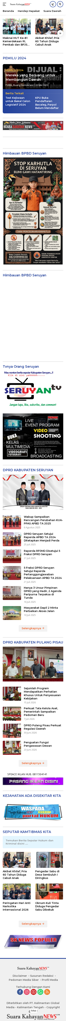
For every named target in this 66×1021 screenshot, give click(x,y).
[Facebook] (20, 992)
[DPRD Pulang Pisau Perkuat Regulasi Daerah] (12, 731)
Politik (9, 85)
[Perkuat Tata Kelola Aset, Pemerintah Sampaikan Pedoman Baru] (12, 714)
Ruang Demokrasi (23, 85)
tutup (33, 1010)
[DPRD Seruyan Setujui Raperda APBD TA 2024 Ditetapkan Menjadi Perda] (12, 539)
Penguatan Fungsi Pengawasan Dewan (38, 744)
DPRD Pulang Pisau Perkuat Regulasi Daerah (42, 727)
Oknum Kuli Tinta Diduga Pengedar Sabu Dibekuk (47, 906)
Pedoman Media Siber (24, 980)
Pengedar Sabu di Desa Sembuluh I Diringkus (47, 875)
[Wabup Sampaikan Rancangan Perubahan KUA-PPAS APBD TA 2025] (12, 522)
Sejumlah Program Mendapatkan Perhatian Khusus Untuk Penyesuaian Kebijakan (42, 693)
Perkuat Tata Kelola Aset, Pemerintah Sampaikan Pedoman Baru (41, 712)
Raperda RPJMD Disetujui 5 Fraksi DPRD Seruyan (42, 552)
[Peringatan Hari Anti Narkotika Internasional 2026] (17, 891)
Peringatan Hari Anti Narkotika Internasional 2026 (16, 906)
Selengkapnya (32, 628)
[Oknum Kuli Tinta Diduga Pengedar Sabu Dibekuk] (49, 891)
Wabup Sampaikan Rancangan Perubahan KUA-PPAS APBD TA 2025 (43, 520)
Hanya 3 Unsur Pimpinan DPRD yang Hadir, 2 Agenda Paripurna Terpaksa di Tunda (42, 593)
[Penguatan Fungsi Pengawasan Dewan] (12, 748)
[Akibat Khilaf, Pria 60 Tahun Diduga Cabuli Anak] (49, 26)
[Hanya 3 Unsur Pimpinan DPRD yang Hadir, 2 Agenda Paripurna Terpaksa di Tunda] (12, 593)
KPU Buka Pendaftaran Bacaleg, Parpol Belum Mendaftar (47, 103)
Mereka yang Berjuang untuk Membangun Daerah (30, 77)
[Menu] (5, 4)
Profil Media (50, 980)
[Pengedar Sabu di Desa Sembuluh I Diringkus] (49, 860)
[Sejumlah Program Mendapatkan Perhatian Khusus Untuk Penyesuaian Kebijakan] (12, 694)
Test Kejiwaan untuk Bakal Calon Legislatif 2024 (18, 101)
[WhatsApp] (40, 992)
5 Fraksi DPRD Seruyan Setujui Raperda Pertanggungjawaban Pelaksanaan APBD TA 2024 (43, 573)
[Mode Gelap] (53, 4)
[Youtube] (33, 992)
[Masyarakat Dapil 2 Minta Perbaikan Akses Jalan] (12, 613)
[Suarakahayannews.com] (20, 4)
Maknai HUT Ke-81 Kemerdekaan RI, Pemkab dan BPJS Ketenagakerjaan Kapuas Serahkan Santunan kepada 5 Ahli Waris (16, 41)
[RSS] (47, 992)
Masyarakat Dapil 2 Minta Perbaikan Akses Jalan (41, 609)
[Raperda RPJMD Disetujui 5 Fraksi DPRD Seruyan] (12, 556)
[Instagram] (27, 992)
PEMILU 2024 (14, 70)
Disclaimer (20, 975)
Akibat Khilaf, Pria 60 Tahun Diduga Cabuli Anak (47, 41)
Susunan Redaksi (41, 975)
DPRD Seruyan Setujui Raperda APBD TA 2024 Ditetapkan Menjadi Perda (41, 537)
